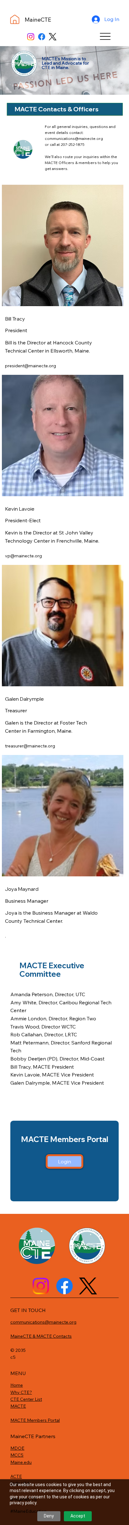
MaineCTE (38, 19)
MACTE (18, 1406)
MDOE (17, 1448)
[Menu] (105, 36)
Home (16, 1385)
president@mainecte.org (30, 366)
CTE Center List (26, 1399)
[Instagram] (30, 36)
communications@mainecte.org (74, 138)
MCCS (16, 1455)
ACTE (16, 1476)
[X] (52, 36)
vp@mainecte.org (23, 556)
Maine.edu (21, 1462)
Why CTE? (21, 1392)
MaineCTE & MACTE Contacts (41, 1336)
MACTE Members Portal (35, 1420)
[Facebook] (41, 36)
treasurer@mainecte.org (30, 746)
